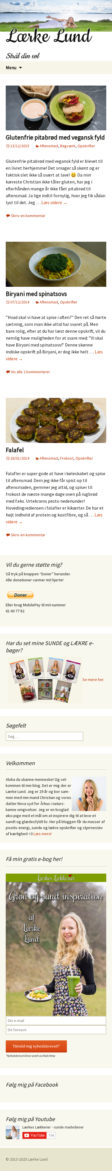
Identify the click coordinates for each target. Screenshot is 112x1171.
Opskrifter (86, 145)
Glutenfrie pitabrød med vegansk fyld (55, 137)
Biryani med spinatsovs (36, 294)
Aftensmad (49, 145)
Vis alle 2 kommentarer (30, 371)
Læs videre (54, 202)
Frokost (67, 458)
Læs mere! (43, 833)
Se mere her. (93, 679)
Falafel (15, 450)
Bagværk (68, 145)
